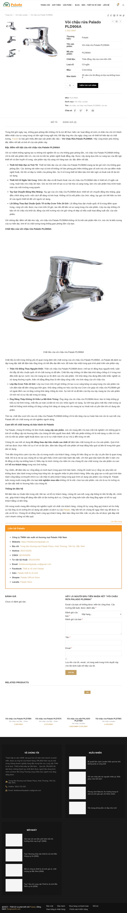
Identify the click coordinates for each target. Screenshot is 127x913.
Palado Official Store (30, 577)
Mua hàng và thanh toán (79, 906)
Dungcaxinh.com (14, 909)
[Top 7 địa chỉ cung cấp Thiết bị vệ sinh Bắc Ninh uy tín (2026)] (14, 885)
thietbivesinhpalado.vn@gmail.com (35, 564)
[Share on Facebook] (75, 110)
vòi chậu (72, 105)
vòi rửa (104, 105)
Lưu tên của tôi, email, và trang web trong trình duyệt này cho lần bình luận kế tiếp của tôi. (91, 664)
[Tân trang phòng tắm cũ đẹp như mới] (77, 808)
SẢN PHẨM (67, 5)
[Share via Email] (93, 110)
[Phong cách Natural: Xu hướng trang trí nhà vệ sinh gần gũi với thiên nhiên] (77, 793)
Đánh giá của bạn (71, 614)
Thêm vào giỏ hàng (87, 85)
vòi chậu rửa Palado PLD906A (89, 105)
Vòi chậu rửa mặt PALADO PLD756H (78, 720)
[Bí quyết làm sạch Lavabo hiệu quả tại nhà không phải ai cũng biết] (77, 762)
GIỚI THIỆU (56, 5)
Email (68, 648)
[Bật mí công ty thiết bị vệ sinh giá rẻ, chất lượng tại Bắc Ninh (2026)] (14, 870)
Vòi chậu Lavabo (22, 15)
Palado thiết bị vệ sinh (27, 573)
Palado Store (26, 582)
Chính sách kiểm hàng (78, 909)
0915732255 (26, 551)
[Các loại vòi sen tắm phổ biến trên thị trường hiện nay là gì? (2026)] (14, 840)
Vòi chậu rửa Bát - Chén (18, 721)
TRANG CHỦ (45, 5)
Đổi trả (95, 906)
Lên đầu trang (116, 521)
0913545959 (24, 555)
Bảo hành (61, 906)
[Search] (123, 5)
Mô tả (54, 122)
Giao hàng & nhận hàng (55, 909)
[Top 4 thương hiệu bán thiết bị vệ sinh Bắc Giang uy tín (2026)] (14, 855)
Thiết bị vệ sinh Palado (33, 569)
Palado (15, 139)
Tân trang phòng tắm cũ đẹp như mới (102, 808)
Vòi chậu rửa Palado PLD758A (18, 719)
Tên (67, 637)
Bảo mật (49, 906)
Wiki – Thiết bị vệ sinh (91, 5)
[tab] (54, 122)
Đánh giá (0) (69, 122)
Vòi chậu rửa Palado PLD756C (108, 719)
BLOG (77, 5)
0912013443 (34, 560)
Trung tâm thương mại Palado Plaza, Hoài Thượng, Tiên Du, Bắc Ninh (52, 546)
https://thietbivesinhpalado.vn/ (35, 542)
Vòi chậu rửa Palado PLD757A (48, 719)
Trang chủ (8, 15)
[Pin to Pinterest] (87, 110)
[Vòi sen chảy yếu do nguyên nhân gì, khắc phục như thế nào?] (77, 778)
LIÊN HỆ (106, 5)
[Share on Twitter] (81, 110)
